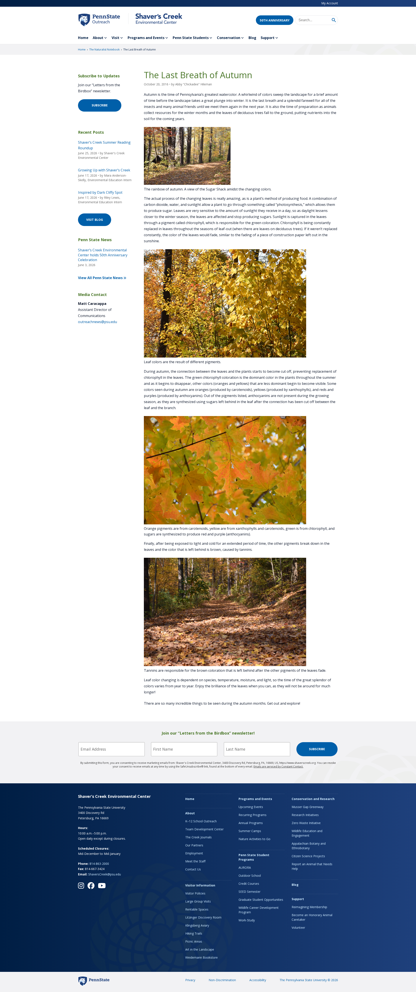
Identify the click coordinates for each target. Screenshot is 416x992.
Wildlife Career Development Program (259, 910)
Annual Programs (251, 823)
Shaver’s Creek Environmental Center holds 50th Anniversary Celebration (102, 255)
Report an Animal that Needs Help (312, 866)
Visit (115, 37)
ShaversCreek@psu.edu (104, 874)
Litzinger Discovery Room (203, 917)
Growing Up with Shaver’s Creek (104, 170)
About (98, 37)
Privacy (190, 980)
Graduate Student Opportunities (261, 900)
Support (268, 37)
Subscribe (100, 105)
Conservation (228, 37)
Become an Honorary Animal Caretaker (312, 917)
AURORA (245, 867)
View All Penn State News (100, 277)
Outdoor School (250, 875)
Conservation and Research (313, 799)
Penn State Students (191, 37)
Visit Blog (94, 220)
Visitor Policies (195, 893)
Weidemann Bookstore (201, 957)
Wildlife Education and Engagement (307, 833)
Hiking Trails (193, 933)
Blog (252, 37)
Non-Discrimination (222, 980)
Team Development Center (204, 829)
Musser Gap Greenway (307, 807)
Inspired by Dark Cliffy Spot (100, 192)
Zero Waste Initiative (306, 823)
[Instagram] (81, 885)
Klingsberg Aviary (197, 925)
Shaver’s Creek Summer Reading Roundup (104, 145)
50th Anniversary (274, 20)
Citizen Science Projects (308, 856)
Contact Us (193, 869)
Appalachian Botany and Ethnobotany (309, 845)
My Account (329, 3)
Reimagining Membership (309, 907)
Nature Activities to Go (254, 839)
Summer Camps (250, 831)
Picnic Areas (193, 941)
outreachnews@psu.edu (97, 321)
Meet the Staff (195, 861)
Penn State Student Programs (254, 857)
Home (83, 37)
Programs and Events (146, 37)
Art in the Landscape (199, 949)
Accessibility (257, 980)
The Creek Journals (198, 837)
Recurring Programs (252, 815)
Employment (194, 853)
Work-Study (247, 920)
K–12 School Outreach (201, 821)
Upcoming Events (251, 807)
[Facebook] (91, 885)
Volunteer (298, 927)
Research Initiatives (305, 815)
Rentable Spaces (196, 909)
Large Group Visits (198, 901)
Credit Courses (249, 883)
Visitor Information (200, 885)
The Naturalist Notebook (104, 49)
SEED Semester (249, 892)
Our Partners (194, 845)
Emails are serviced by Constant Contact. (278, 766)
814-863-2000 (99, 864)
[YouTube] (102, 885)
